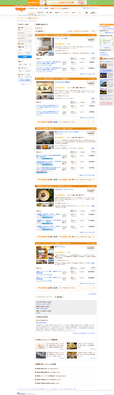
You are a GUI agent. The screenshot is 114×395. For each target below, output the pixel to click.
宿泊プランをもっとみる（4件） (87, 232)
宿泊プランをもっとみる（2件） (87, 74)
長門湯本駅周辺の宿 (104, 54)
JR (52, 388)
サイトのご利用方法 (87, 5)
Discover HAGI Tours (41, 322)
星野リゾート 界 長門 (104, 61)
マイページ (97, 7)
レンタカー (66, 12)
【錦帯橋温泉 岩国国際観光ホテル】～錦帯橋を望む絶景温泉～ (106, 70)
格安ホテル (38, 303)
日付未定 (22, 43)
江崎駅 (37, 308)
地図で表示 (40, 31)
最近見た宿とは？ (110, 32)
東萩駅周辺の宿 (103, 52)
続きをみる (62, 349)
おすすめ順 (69, 31)
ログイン (41, 8)
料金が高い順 (85, 31)
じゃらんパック (40, 12)
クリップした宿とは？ (109, 28)
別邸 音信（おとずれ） (105, 95)
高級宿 (35, 15)
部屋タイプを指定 (23, 64)
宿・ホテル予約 (20, 20)
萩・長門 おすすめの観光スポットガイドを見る (84, 333)
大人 (19, 53)
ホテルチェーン (26, 388)
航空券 (73, 12)
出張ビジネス (25, 15)
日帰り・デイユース (41, 15)
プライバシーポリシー (109, 394)
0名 (29, 53)
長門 (39, 312)
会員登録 (46, 8)
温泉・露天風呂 (41, 388)
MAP (93, 53)
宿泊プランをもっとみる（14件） (87, 175)
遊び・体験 (49, 12)
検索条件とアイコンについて (27, 84)
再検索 (25, 56)
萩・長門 (48, 303)
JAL (54, 388)
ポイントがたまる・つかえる (22, 18)
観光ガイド (70, 388)
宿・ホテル (19, 388)
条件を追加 (29, 76)
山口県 (26, 20)
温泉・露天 (31, 15)
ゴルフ (80, 12)
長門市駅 (46, 308)
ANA (56, 388)
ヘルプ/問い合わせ (95, 5)
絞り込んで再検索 (25, 80)
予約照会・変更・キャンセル (88, 7)
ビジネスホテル (33, 388)
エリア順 (93, 31)
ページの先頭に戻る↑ (92, 293)
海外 (86, 12)
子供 (27, 53)
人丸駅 (41, 308)
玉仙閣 (101, 88)
